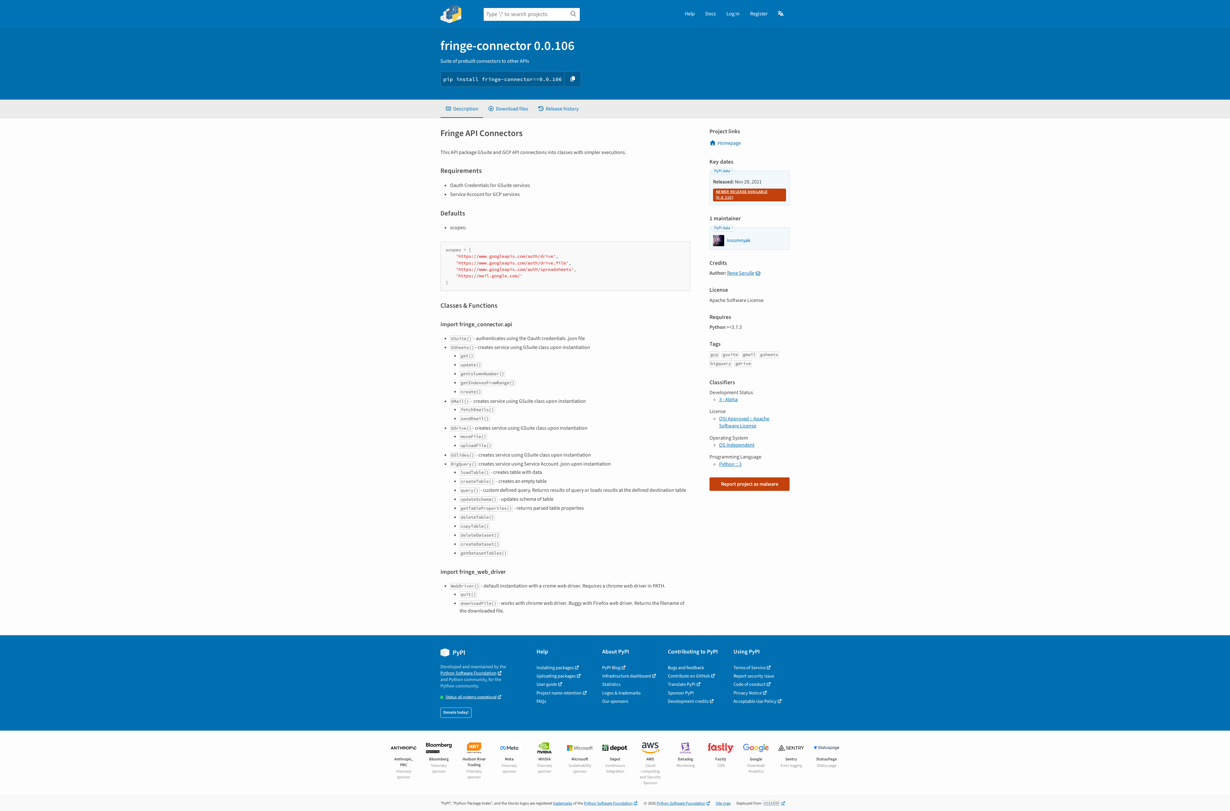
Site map (723, 803)
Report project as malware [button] (749, 484)
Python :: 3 (730, 464)
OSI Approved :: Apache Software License (744, 422)
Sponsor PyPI (681, 693)
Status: (471, 697)
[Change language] (781, 14)
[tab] (461, 109)
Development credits (688, 701)
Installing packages (555, 667)
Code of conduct (750, 684)
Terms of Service (750, 667)
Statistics (611, 684)
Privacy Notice (748, 693)
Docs (710, 13)
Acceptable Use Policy (755, 701)
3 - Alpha (728, 399)
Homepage (729, 143)
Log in (733, 13)
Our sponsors (615, 701)
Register (759, 13)
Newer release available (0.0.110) (741, 194)
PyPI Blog (611, 667)
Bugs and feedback (686, 667)
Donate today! (456, 712)
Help (690, 13)
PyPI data (722, 171)
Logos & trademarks (621, 693)
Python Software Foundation (468, 673)
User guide (547, 684)
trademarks (562, 803)
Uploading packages (556, 676)
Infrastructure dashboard (626, 676)
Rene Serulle (740, 273)
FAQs (541, 701)
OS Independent (736, 445)
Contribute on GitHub (689, 676)
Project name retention (559, 693)
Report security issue (754, 676)
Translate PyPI (681, 684)
